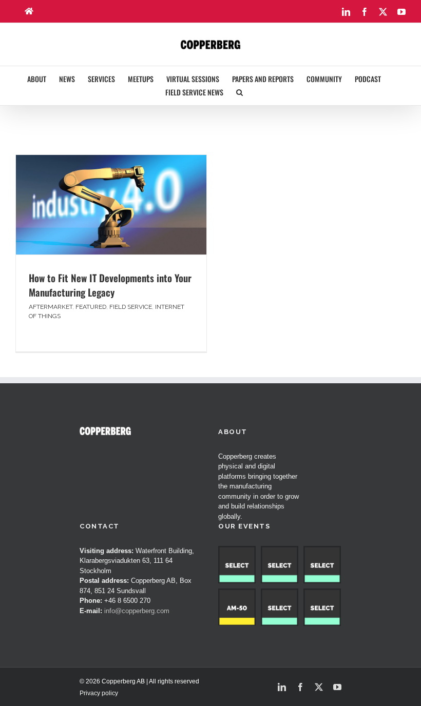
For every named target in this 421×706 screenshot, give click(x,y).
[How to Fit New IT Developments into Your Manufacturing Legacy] (111, 204)
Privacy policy (99, 693)
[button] (239, 92)
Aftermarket (50, 306)
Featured (90, 306)
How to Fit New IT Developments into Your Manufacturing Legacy (110, 285)
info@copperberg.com (136, 611)
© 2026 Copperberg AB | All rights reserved (139, 681)
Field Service (130, 306)
